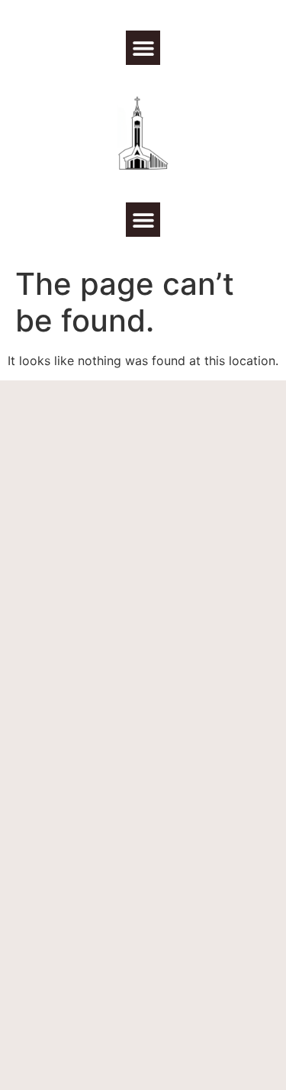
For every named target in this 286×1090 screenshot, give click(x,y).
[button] (143, 48)
